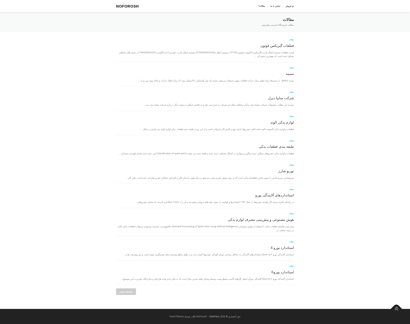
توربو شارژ (286, 170)
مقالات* (261, 6)
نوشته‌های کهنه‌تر (126, 291)
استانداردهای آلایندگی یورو (274, 195)
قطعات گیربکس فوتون (277, 45)
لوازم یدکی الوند (282, 122)
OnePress (214, 316)
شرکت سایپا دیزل (281, 97)
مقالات (291, 39)
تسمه (290, 73)
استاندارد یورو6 (282, 271)
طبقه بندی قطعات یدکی (276, 146)
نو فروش (290, 6)
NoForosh (127, 6)
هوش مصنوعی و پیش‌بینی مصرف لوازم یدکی (261, 219)
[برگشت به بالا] (396, 309)
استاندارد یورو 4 (282, 247)
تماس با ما (275, 6)
